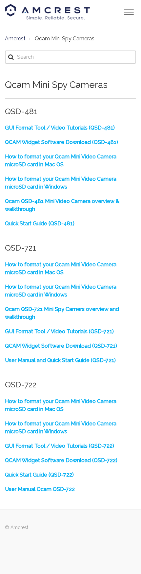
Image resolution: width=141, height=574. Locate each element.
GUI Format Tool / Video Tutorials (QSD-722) (59, 446)
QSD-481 (21, 111)
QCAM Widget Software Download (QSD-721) (61, 346)
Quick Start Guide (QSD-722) (39, 475)
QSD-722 (20, 384)
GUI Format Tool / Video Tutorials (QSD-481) (60, 128)
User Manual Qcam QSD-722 (40, 489)
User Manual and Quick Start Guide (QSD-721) (60, 360)
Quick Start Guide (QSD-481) (39, 223)
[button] (128, 11)
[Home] (47, 12)
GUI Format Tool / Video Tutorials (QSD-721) (59, 331)
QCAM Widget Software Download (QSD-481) (61, 142)
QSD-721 (20, 248)
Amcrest (15, 38)
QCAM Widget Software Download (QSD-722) (61, 460)
